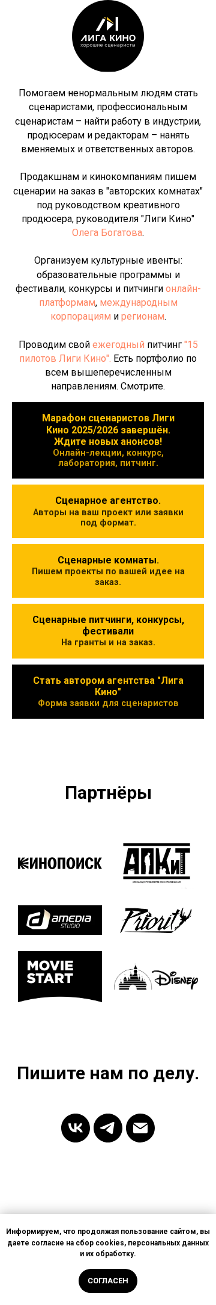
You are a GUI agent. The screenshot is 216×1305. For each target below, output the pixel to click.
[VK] (75, 1128)
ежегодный (118, 344)
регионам (142, 316)
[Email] (140, 1128)
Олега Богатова (107, 232)
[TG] (108, 1128)
